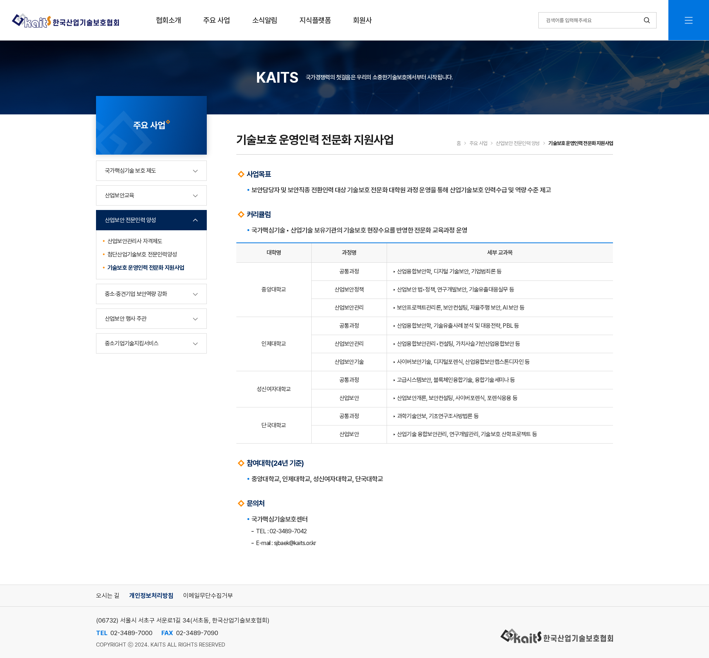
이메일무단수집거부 (208, 595)
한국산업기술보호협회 (65, 20)
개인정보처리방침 (151, 595)
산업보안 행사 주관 (125, 318)
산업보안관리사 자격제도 (134, 241)
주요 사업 (478, 143)
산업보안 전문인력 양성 (130, 220)
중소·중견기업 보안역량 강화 (136, 293)
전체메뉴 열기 (688, 20)
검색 (647, 20)
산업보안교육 (119, 195)
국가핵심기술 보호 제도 (130, 170)
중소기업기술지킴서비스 (131, 343)
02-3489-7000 (131, 633)
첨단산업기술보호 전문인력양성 (142, 254)
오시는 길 (108, 595)
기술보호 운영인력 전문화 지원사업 (145, 267)
